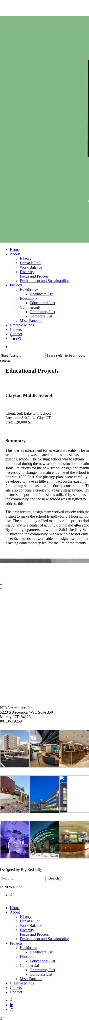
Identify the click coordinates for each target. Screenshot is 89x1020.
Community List (42, 970)
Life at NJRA (30, 921)
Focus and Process (34, 934)
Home (15, 908)
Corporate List (41, 974)
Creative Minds (22, 983)
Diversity (27, 930)
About (15, 912)
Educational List (42, 961)
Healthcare (28, 948)
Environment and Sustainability (44, 939)
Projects (16, 943)
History (25, 916)
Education (28, 956)
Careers (16, 987)
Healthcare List (41, 952)
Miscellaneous (31, 979)
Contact (16, 992)
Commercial (29, 965)
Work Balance (31, 925)
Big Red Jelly (31, 869)
